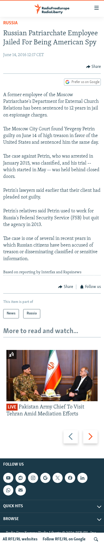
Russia (10, 23)
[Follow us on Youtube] (8, 478)
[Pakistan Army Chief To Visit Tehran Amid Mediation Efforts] (52, 375)
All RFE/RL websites (20, 539)
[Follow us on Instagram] (33, 478)
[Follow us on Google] (45, 478)
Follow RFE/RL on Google (64, 539)
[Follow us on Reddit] (20, 478)
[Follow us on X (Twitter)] (58, 478)
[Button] (93, 66)
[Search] (96, 539)
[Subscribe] (20, 490)
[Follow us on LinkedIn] (82, 478)
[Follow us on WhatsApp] (8, 490)
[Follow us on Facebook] (70, 478)
